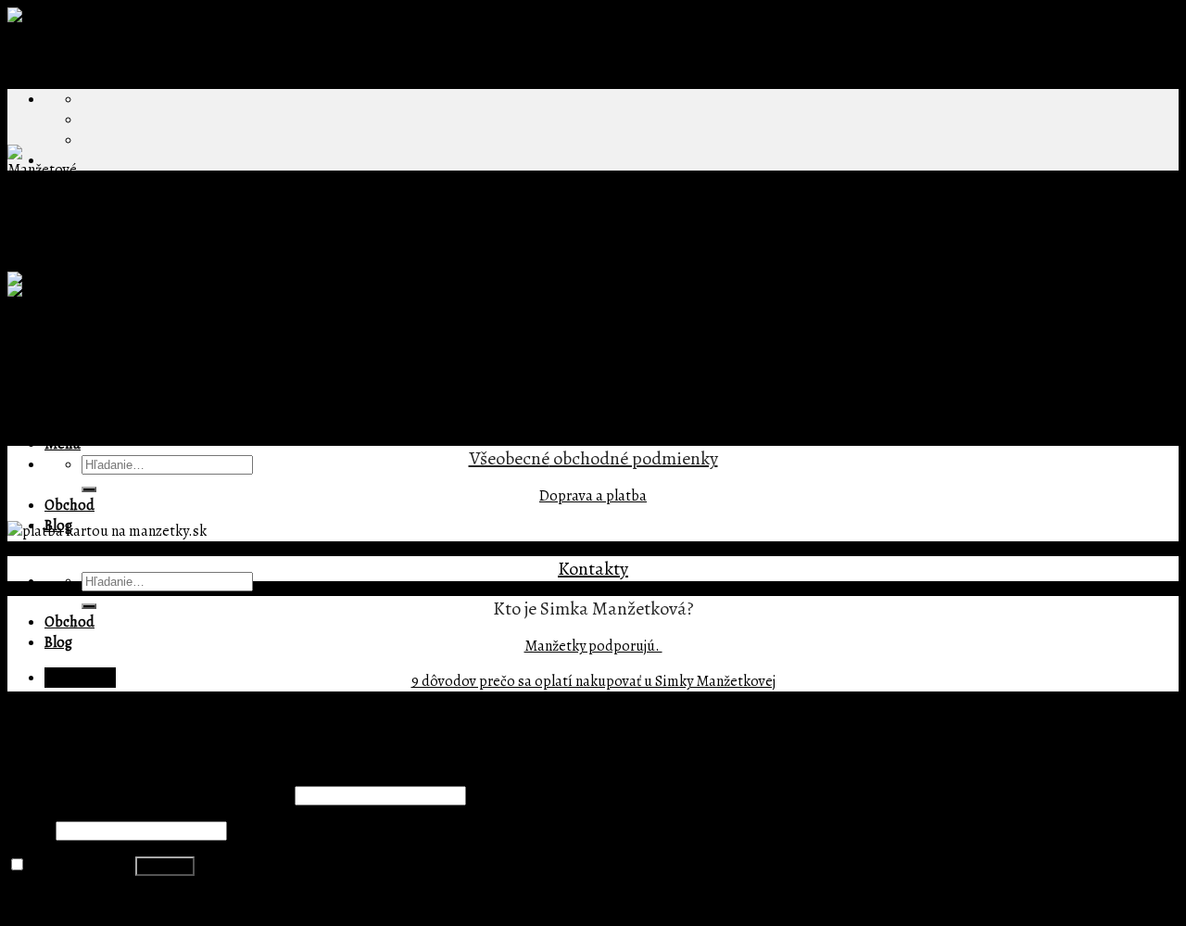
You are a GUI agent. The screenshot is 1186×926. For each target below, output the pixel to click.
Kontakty (593, 568)
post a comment (277, 302)
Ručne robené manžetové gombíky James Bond (404, 261)
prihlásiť (364, 421)
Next (31, 343)
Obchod (69, 505)
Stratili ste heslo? (62, 901)
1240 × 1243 (209, 261)
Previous (44, 322)
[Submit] (89, 489)
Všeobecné (509, 458)
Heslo (30, 830)
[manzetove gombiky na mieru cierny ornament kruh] (175, 282)
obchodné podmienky (633, 458)
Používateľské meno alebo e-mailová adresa (149, 795)
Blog (58, 642)
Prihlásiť (165, 866)
